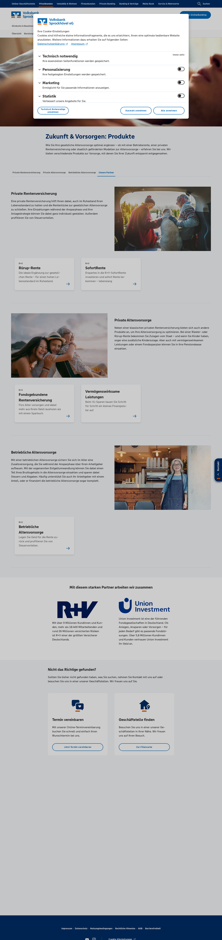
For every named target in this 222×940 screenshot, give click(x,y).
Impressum (78, 43)
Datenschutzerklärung (51, 43)
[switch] (181, 69)
